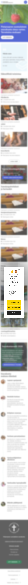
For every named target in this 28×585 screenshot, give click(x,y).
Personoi (14, 312)
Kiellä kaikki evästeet (14, 307)
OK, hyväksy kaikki (14, 302)
